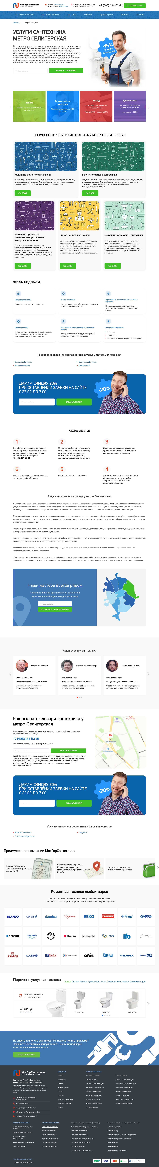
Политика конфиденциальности (23, 1162)
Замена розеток (91, 1080)
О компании (62, 1080)
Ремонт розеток (121, 1076)
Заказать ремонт (74, 402)
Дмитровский (84, 365)
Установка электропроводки (126, 1084)
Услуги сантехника (26, 15)
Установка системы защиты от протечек (122, 1135)
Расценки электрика (65, 1103)
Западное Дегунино (23, 362)
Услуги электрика (53, 15)
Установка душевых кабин (80, 1142)
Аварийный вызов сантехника (23, 1142)
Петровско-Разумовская (25, 836)
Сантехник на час (19, 1146)
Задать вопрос (26, 1054)
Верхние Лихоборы (23, 832)
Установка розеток (92, 1076)
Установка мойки (113, 1146)
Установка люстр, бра (93, 1095)
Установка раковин (78, 1146)
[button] (149, 107)
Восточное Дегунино (88, 362)
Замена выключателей (124, 1103)
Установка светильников (124, 1088)
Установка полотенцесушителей (82, 1139)
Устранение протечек (49, 1146)
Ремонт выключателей (94, 1103)
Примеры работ (106, 15)
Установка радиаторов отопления (119, 1139)
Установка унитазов (114, 1127)
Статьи (60, 1107)
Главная (60, 1076)
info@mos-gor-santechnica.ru (26, 1108)
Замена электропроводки (125, 1080)
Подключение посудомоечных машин (84, 1127)
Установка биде (113, 1131)
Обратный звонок (68, 751)
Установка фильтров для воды (82, 1150)
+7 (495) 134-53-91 (21, 458)
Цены (74, 15)
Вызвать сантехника (66, 70)
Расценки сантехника (65, 1099)
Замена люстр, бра (93, 1099)
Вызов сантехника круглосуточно (19, 1137)
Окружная (83, 832)
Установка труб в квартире (117, 1150)
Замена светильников (123, 1092)
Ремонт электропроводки (95, 1084)
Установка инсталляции (79, 1131)
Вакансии (125, 15)
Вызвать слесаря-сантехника (55, 609)
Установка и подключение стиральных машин (124, 1123)
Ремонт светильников (93, 1092)
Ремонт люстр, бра (122, 1095)
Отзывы (60, 1092)
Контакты (140, 15)
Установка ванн (113, 1142)
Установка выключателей (125, 1099)
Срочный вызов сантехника (22, 1132)
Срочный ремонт (92, 1107)
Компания (88, 15)
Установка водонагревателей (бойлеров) (85, 1123)
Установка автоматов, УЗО (95, 1088)
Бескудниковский (22, 365)
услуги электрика (93, 1072)
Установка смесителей (79, 1135)
